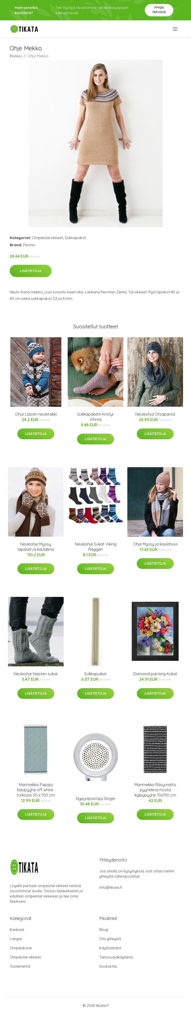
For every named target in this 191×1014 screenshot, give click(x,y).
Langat (16, 938)
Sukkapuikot (75, 237)
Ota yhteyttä (110, 938)
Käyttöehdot (110, 948)
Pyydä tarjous (159, 10)
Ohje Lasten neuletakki (36, 414)
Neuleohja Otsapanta (155, 414)
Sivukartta (108, 966)
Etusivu (16, 56)
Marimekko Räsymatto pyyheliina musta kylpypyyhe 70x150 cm (155, 790)
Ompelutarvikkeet (47, 237)
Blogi (103, 929)
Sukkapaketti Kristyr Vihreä (95, 417)
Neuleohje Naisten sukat (36, 673)
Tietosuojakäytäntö (116, 957)
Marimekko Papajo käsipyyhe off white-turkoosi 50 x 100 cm (36, 790)
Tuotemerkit (20, 966)
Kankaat (17, 929)
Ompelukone (21, 948)
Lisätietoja (30, 271)
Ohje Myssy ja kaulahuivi (155, 544)
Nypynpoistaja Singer (95, 798)
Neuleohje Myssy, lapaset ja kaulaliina (36, 547)
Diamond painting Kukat (155, 673)
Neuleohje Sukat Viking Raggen (95, 547)
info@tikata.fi (110, 887)
